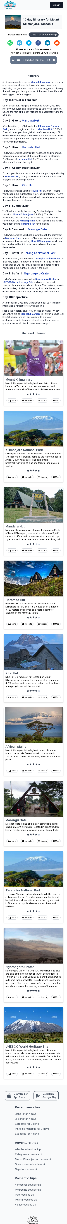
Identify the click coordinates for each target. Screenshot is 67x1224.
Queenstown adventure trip (30, 1164)
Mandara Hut (30, 120)
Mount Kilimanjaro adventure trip (33, 1159)
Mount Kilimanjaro (40, 82)
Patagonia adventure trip (29, 1154)
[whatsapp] (10, 43)
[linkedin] (47, 43)
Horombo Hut (31, 147)
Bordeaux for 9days (27, 1123)
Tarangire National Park (39, 253)
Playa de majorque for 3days (32, 1128)
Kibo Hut (28, 185)
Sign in (56, 5)
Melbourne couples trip (28, 1189)
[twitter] (29, 43)
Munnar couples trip (26, 1199)
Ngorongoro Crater (37, 273)
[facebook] (38, 43)
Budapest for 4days (27, 1133)
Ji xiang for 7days (25, 1118)
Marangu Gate (37, 229)
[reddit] (57, 43)
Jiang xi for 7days (25, 1113)
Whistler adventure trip (28, 1149)
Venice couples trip (25, 1204)
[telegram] (19, 43)
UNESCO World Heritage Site (17, 282)
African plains (27, 220)
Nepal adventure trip (26, 1169)
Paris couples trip (24, 1194)
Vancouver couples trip (28, 1184)
